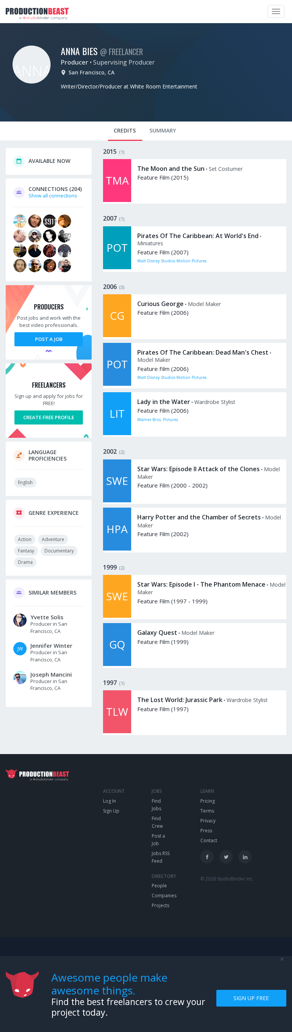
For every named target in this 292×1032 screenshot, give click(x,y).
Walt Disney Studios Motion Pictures (171, 261)
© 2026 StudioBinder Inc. (227, 879)
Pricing (207, 801)
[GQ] (117, 664)
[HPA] (117, 548)
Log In (109, 801)
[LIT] (117, 433)
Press (206, 830)
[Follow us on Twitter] (226, 856)
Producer (74, 62)
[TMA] (117, 200)
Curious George (160, 304)
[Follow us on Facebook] (207, 856)
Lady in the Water (163, 402)
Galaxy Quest (157, 632)
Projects (160, 905)
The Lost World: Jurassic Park (179, 700)
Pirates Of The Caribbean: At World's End (198, 236)
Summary (162, 130)
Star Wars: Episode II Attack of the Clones (198, 469)
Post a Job (48, 339)
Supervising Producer (124, 62)
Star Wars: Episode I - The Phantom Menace (201, 584)
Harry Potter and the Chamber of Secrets (199, 517)
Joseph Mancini (51, 674)
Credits (125, 130)
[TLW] (117, 731)
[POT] (117, 267)
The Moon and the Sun (171, 168)
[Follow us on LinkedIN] (245, 856)
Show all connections (53, 195)
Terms (207, 811)
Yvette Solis (46, 617)
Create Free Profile (48, 417)
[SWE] (117, 500)
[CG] (117, 335)
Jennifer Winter (51, 645)
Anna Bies (79, 51)
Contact (208, 840)
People (159, 885)
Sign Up (111, 811)
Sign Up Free (251, 998)
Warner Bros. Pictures (157, 419)
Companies (164, 895)
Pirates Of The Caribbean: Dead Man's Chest (202, 352)
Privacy (208, 820)
